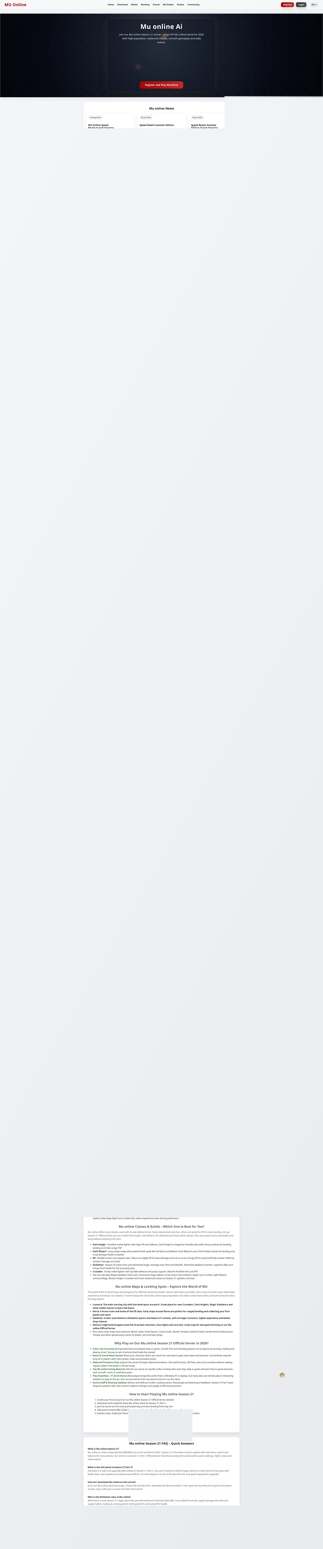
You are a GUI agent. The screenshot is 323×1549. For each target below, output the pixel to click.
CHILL (96, 902)
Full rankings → (141, 579)
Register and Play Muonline (161, 84)
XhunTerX (98, 856)
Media (134, 4)
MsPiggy (97, 705)
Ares (95, 652)
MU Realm (168, 4)
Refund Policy (184, 1539)
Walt (95, 895)
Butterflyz (100, 814)
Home (111, 4)
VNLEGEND (98, 876)
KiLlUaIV (97, 639)
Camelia (97, 679)
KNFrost (97, 626)
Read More (110, 155)
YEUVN (96, 843)
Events (156, 4)
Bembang (98, 646)
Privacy (171, 1539)
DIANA (96, 712)
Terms (163, 1539)
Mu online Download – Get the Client (106, 1164)
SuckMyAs (190, 600)
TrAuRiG (97, 738)
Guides (180, 4)
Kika (95, 633)
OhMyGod (98, 882)
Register (287, 4)
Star (95, 699)
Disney (96, 863)
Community (193, 4)
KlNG (95, 620)
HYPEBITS (98, 850)
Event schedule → (173, 856)
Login (301, 4)
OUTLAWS (98, 869)
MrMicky (97, 659)
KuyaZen (97, 601)
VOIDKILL (98, 889)
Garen (96, 731)
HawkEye (97, 613)
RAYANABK (190, 606)
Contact (197, 1539)
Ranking (145, 4)
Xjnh (95, 718)
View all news (161, 226)
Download (122, 4)
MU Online (15, 4)
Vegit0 (96, 607)
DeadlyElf (98, 725)
